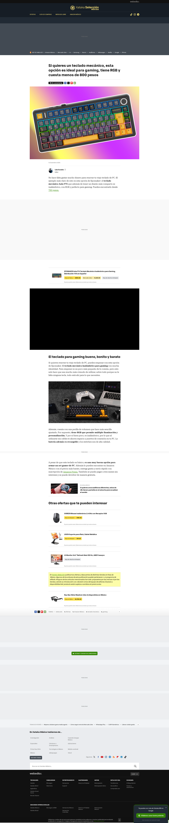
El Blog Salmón (131, 783)
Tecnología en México (56, 749)
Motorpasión (98, 783)
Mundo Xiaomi (34, 795)
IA (70, 52)
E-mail (75, 83)
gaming (104, 612)
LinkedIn (121, 756)
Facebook (65, 83)
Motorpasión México (98, 808)
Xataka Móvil (34, 786)
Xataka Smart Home (34, 792)
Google (117, 52)
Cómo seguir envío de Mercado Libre (82, 724)
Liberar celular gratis (128, 724)
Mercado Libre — (91, 278)
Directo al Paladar (83, 783)
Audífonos (92, 52)
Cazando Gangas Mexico (73, 739)
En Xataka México (85, 485)
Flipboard (71, 83)
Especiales (33, 743)
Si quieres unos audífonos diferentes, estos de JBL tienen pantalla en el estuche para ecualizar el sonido (99, 489)
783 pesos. (54, 190)
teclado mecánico (93, 612)
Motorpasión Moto (100, 786)
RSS (113, 756)
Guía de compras (46, 14)
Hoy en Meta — (73, 599)
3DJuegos (49, 783)
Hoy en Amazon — (73, 518)
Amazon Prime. (70, 471)
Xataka (32, 783)
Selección (84, 7)
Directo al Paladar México (83, 808)
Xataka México (34, 808)
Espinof (64, 786)
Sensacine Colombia (65, 811)
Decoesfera (114, 786)
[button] (60, 169)
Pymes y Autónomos (130, 786)
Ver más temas (36, 758)
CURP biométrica (113, 724)
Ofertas (33, 14)
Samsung (76, 52)
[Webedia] (134, 1)
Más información (99, 821)
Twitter (68, 83)
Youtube (102, 756)
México (32, 753)
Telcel (70, 753)
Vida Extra (49, 786)
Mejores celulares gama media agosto (56, 724)
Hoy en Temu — (72, 278)
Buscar (135, 766)
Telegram (138, 14)
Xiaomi (84, 52)
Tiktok (131, 14)
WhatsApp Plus (101, 724)
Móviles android (73, 749)
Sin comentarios (57, 83)
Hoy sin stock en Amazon (110, 278)
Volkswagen (101, 52)
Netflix (110, 52)
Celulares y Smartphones (53, 744)
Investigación (34, 738)
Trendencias (114, 783)
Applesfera (33, 788)
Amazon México (75, 14)
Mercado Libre (61, 14)
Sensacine (65, 783)
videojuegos (53, 753)
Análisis (51, 738)
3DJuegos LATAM (51, 808)
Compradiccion (115, 788)
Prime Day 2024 (35, 749)
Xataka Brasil (34, 810)
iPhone (124, 52)
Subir (133, 774)
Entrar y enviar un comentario (85, 653)
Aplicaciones (72, 743)
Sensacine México (68, 808)
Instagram (134, 14)
